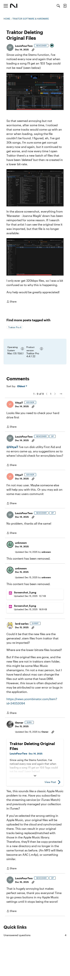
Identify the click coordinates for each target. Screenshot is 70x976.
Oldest (21, 386)
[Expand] (35, 776)
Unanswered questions (35, 935)
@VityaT (12, 447)
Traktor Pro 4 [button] (14, 327)
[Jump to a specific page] (61, 394)
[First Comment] (52, 45)
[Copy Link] (33, 49)
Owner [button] (19, 722)
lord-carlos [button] (22, 623)
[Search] (58, 6)
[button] (10, 47)
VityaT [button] (19, 402)
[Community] (13, 5)
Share (11, 302)
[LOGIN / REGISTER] (65, 6)
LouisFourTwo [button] (24, 45)
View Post (50, 782)
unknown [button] (21, 542)
